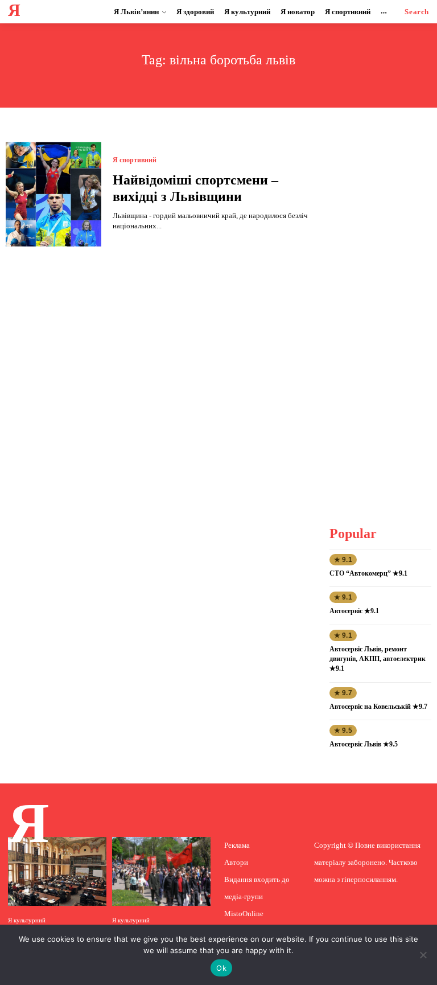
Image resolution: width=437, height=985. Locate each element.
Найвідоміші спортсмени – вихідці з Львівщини (195, 188)
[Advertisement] (383, 312)
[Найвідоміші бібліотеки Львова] (57, 871)
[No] (422, 955)
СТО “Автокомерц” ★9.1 (368, 573)
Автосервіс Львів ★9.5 (363, 744)
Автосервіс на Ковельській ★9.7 (378, 707)
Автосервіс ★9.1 (354, 611)
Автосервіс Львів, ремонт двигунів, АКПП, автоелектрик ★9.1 (377, 658)
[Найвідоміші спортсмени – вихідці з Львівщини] (53, 194)
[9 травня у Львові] (161, 871)
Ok (221, 967)
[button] (417, 12)
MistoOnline (243, 913)
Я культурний (27, 920)
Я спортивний (134, 160)
